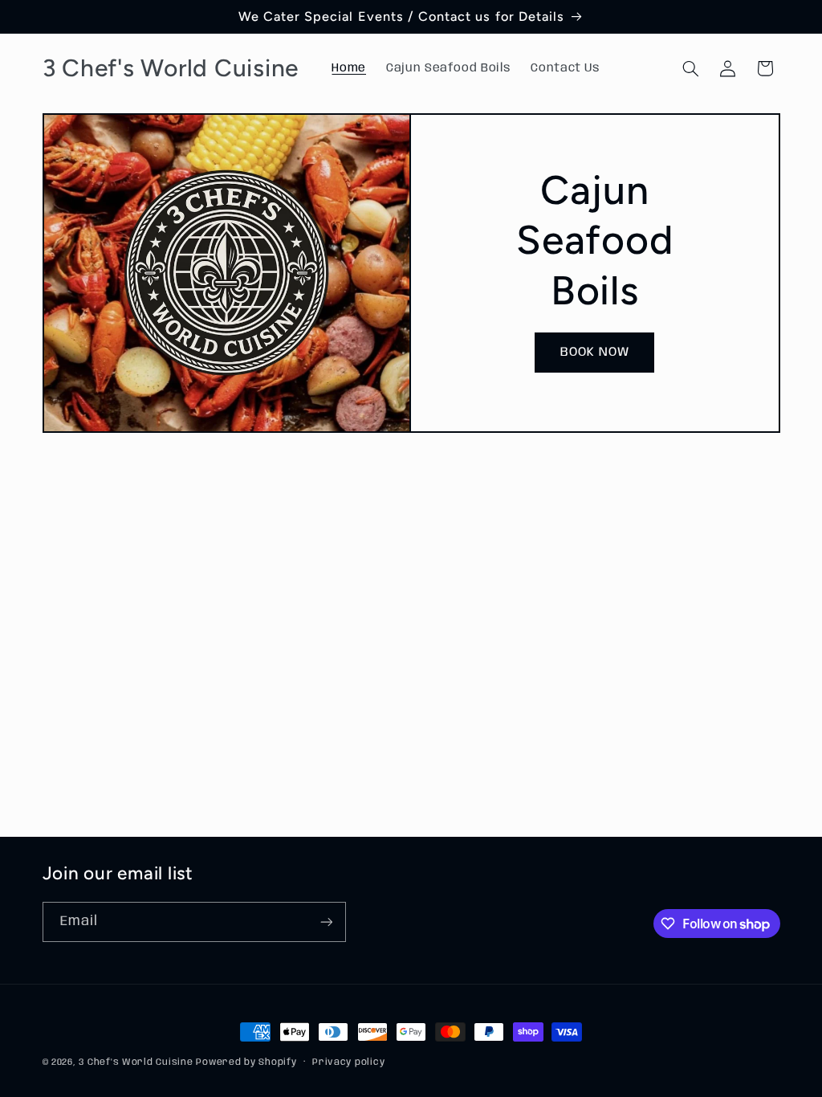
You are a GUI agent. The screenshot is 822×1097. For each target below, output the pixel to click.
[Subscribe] (325, 921)
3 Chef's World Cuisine (137, 1062)
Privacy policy (348, 1062)
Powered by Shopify (246, 1062)
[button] (690, 68)
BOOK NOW (594, 352)
